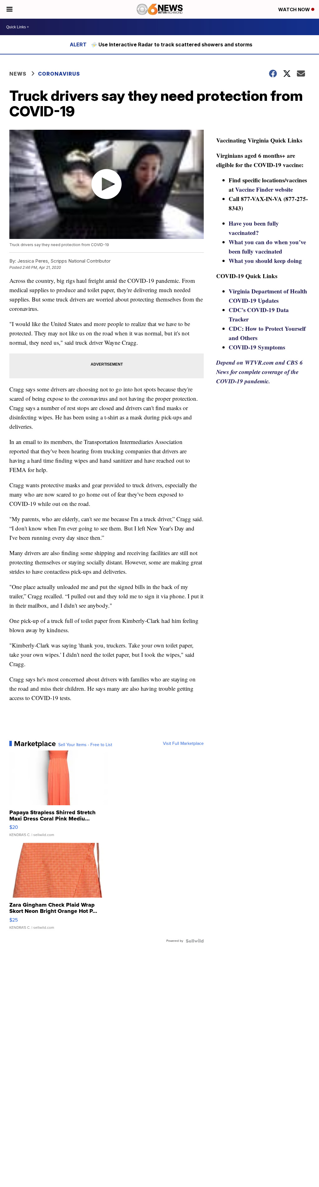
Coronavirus (59, 74)
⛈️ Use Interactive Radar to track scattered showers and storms (171, 44)
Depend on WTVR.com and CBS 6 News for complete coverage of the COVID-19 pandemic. (259, 371)
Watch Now (294, 9)
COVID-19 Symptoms (257, 347)
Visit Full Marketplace (183, 743)
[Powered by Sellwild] (195, 941)
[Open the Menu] (9, 9)
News (17, 74)
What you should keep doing (265, 260)
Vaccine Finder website (264, 189)
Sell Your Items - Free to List (85, 745)
